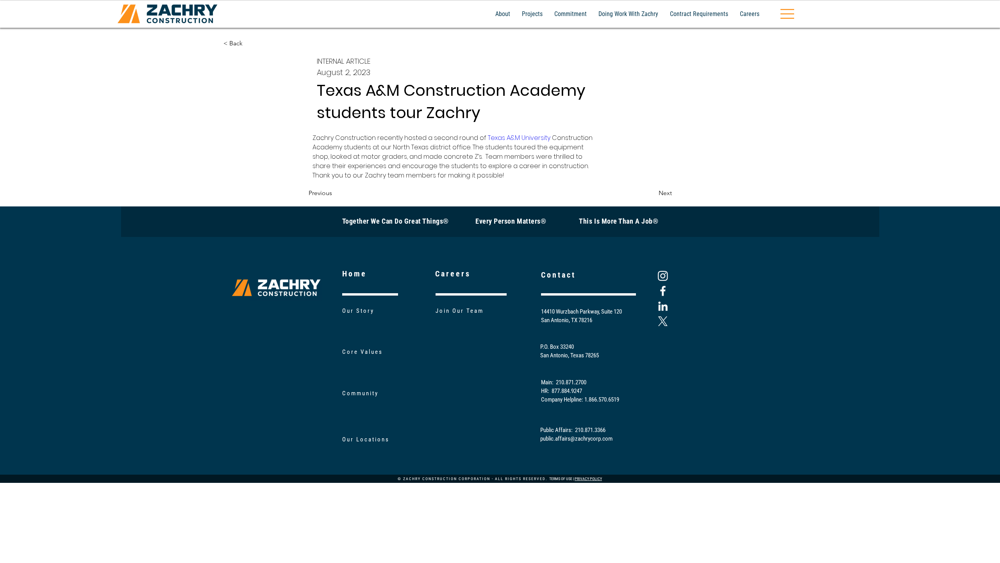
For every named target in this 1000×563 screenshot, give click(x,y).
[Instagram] (663, 275)
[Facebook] (663, 291)
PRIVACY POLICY (588, 479)
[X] (663, 321)
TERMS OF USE (560, 479)
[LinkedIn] (663, 306)
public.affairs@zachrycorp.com (576, 438)
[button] (787, 14)
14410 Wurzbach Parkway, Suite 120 (581, 311)
